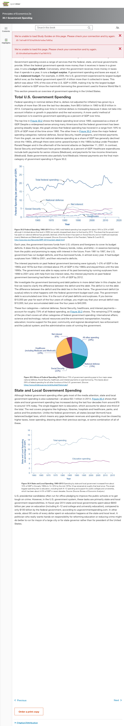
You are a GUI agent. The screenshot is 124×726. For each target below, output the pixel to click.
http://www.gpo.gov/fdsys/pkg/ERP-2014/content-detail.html (39, 240)
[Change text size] (117, 27)
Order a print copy (29, 711)
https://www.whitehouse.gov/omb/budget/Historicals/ (45, 385)
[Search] (89, 27)
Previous (21, 700)
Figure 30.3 (76, 311)
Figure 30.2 (36, 120)
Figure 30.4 (98, 398)
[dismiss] (120, 35)
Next (116, 700)
